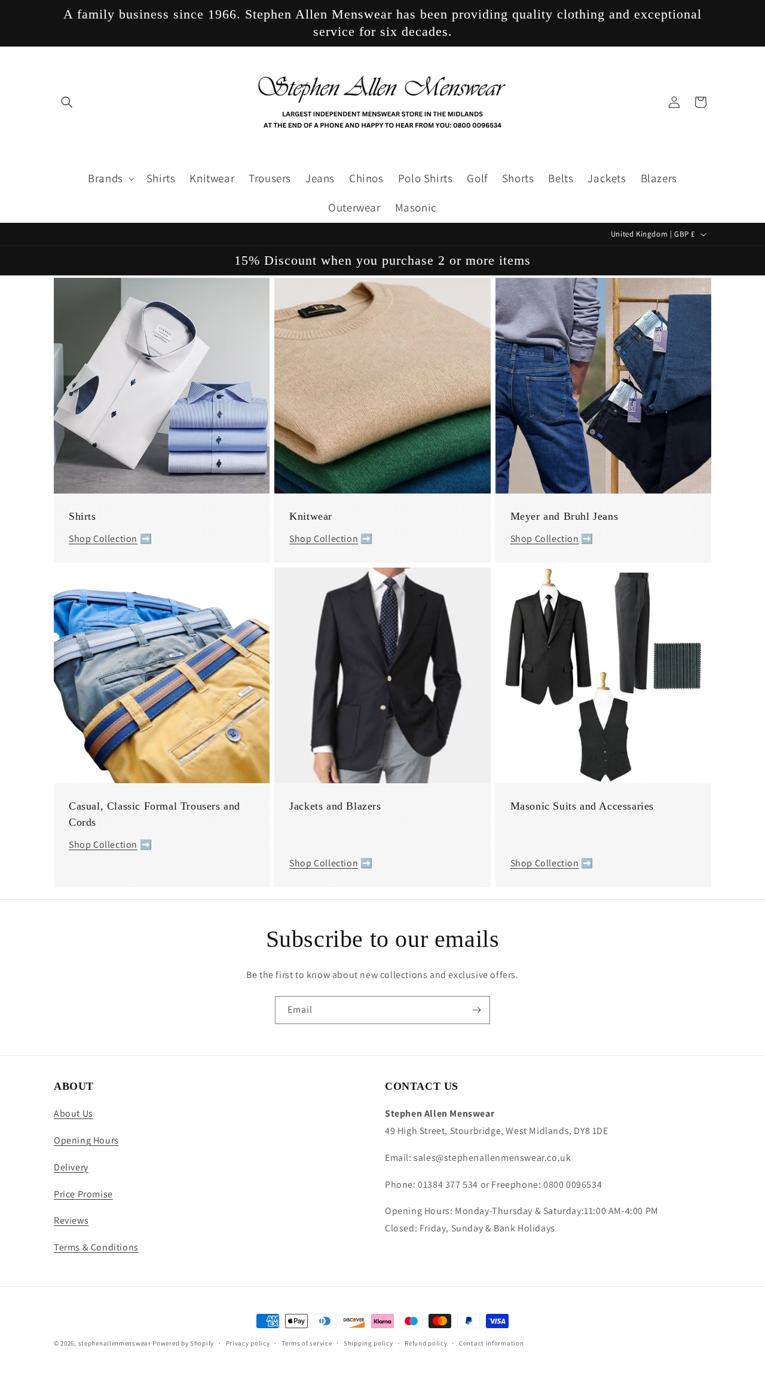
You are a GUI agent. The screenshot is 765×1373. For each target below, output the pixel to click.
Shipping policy (368, 1343)
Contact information (491, 1343)
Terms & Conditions (96, 1247)
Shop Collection (103, 538)
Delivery (71, 1167)
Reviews (71, 1220)
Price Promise (83, 1194)
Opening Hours (86, 1140)
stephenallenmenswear (114, 1343)
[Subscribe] (476, 1010)
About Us (73, 1113)
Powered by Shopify (183, 1343)
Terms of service (306, 1343)
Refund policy (426, 1343)
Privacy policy (248, 1343)
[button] (67, 102)
